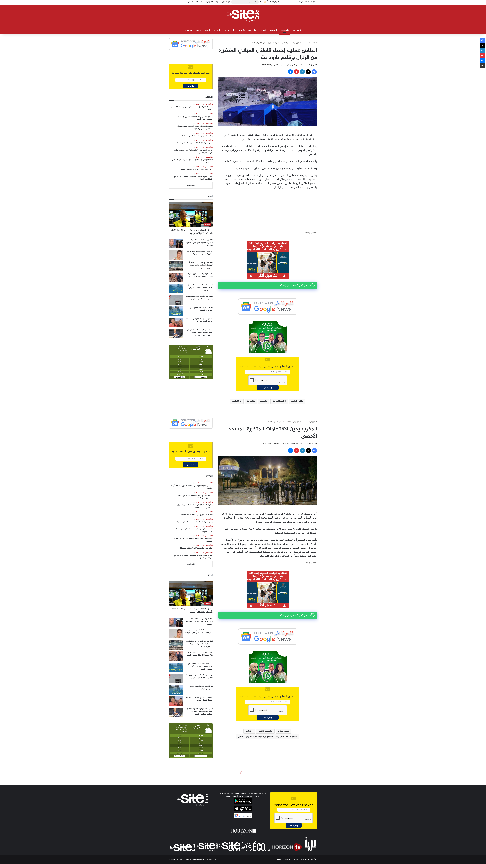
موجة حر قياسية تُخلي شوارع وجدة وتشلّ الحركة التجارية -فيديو (199, 297)
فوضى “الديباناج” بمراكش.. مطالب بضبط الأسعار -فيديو (199, 320)
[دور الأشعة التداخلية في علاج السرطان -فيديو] (176, 311)
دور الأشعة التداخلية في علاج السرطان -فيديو (201, 309)
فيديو (216, 30)
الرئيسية (295, 30)
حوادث (251, 30)
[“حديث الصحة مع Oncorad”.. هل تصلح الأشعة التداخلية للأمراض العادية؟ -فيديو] (176, 288)
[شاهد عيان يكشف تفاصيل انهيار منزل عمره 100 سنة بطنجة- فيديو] (176, 277)
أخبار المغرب (296, 401)
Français (186, 30)
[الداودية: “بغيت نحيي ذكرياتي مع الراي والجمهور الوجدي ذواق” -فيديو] (176, 255)
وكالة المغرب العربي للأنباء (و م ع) (292, 65)
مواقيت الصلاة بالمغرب (283, 859)
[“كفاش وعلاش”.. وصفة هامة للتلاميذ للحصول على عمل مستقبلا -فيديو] (176, 243)
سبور (198, 30)
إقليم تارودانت (278, 401)
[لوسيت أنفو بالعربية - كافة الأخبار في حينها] (243, 16)
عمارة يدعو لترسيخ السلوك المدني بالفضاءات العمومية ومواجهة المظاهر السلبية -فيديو (200, 333)
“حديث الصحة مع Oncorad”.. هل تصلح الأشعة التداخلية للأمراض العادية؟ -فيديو (200, 288)
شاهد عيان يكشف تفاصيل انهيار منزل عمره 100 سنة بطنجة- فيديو (200, 275)
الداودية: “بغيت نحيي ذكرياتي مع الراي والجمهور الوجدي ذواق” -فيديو (199, 252)
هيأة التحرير (312, 859)
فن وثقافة (228, 30)
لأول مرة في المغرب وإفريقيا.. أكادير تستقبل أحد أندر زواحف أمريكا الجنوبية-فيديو (199, 265)
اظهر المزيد (191, 185)
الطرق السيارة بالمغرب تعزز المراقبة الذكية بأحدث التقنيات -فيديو (192, 231)
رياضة (240, 30)
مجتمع (283, 30)
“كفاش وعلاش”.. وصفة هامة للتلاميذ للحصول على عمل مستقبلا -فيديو (199, 243)
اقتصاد (262, 30)
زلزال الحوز (236, 401)
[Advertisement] (267, 210)
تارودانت (250, 401)
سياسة (273, 30)
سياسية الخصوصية (300, 859)
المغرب (263, 401)
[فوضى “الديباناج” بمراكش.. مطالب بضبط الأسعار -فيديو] (176, 322)
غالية (207, 30)
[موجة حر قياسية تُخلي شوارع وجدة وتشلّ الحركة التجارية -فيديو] (176, 300)
